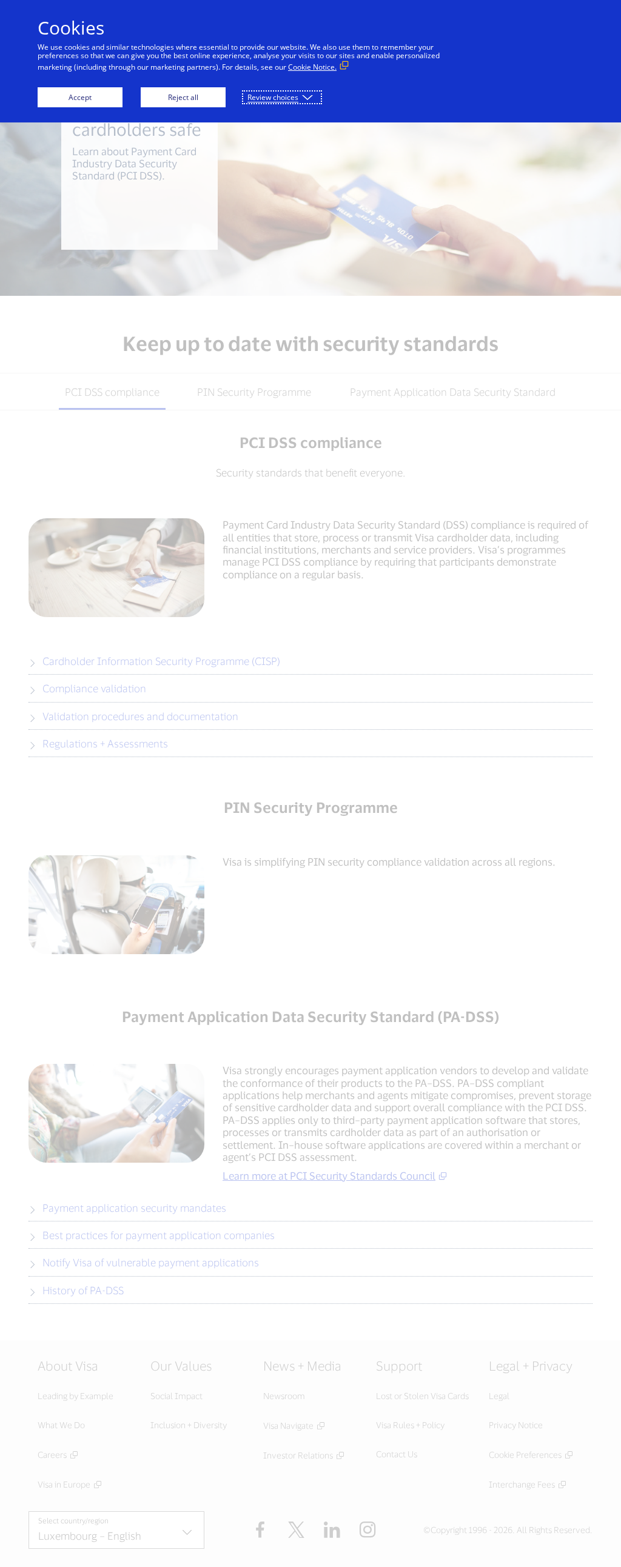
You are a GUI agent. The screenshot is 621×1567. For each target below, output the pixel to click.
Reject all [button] (183, 97)
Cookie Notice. (312, 67)
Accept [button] (80, 97)
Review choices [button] (272, 97)
